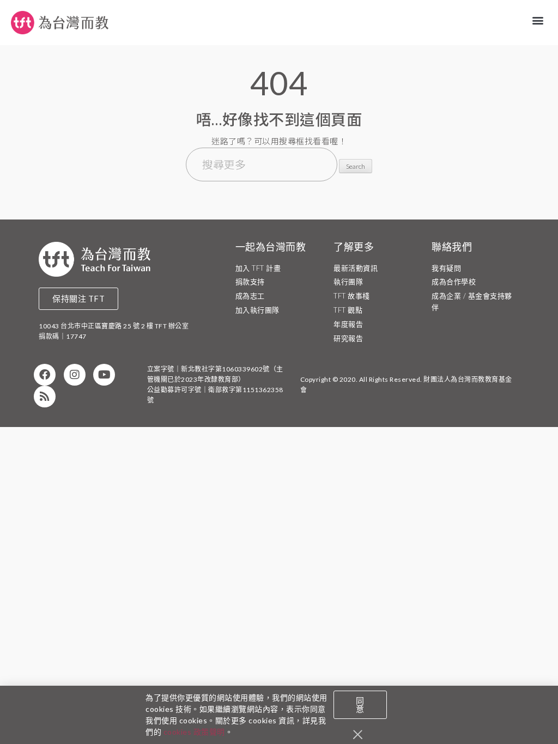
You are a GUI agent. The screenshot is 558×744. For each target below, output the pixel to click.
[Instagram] (75, 375)
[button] (538, 20)
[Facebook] (45, 375)
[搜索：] (262, 165)
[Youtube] (104, 375)
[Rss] (45, 396)
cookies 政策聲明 (194, 731)
